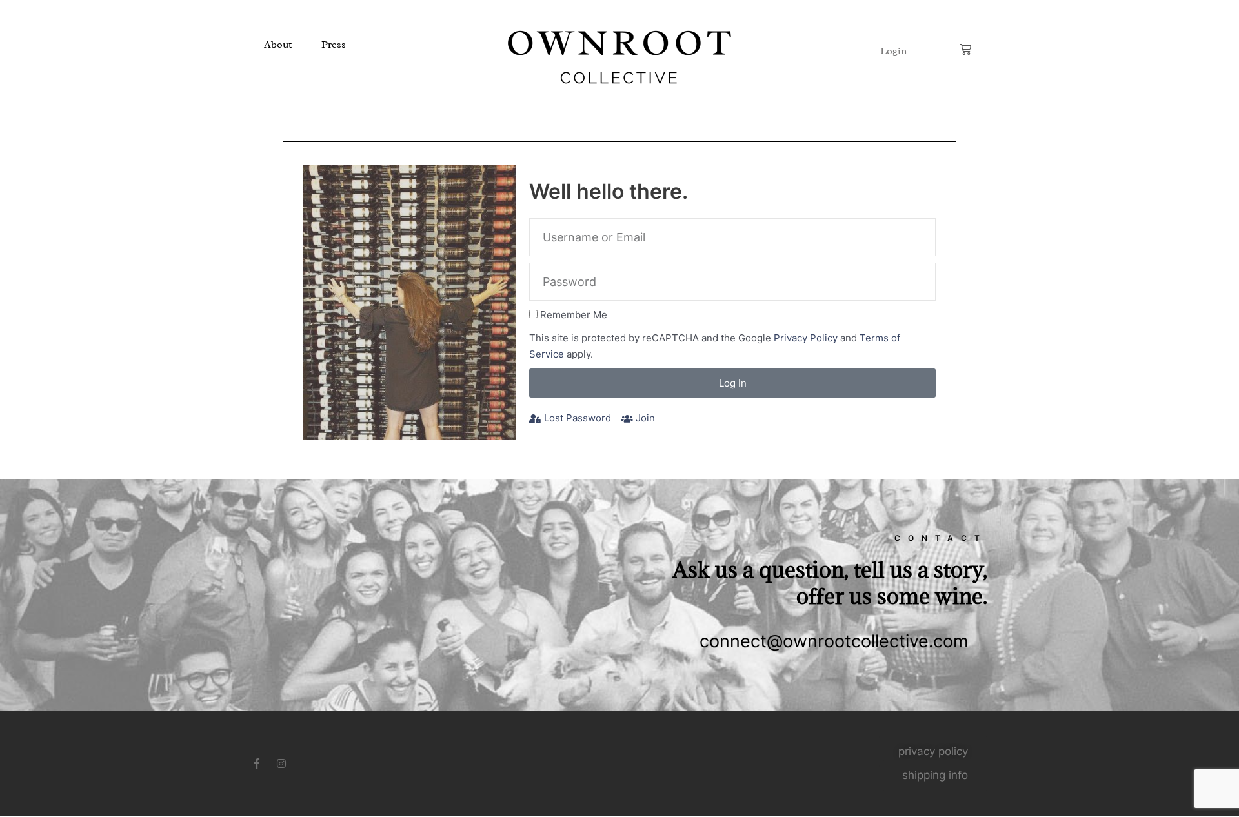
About (278, 44)
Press (333, 44)
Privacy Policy (806, 338)
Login (893, 51)
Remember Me (573, 314)
